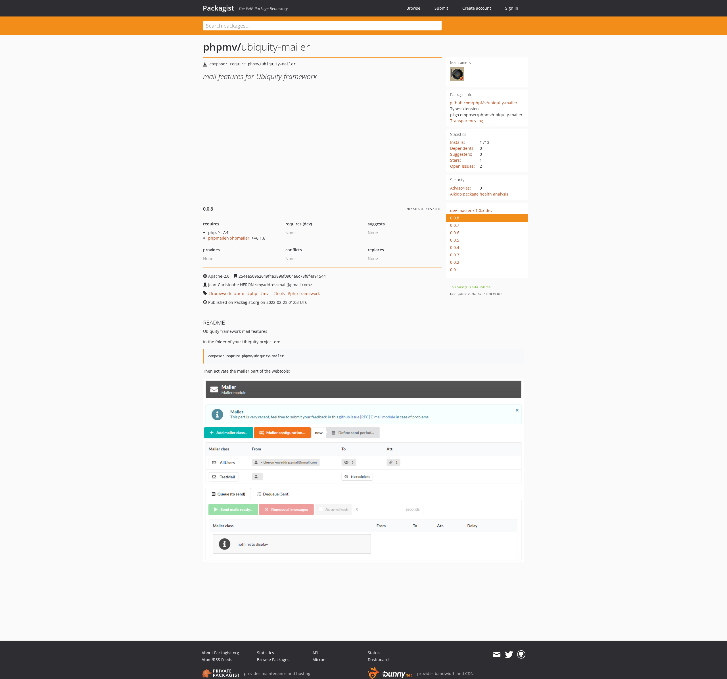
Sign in (511, 8)
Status (374, 652)
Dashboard (378, 659)
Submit (441, 8)
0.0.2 (454, 262)
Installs (457, 142)
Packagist (218, 8)
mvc (266, 293)
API (315, 652)
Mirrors (319, 659)
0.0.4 (454, 247)
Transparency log (466, 120)
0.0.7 (454, 225)
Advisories (460, 188)
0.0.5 (454, 240)
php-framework (305, 293)
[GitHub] (521, 654)
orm (240, 293)
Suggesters (460, 154)
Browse (413, 8)
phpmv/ (222, 47)
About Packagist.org (220, 652)
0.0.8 (454, 218)
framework (221, 293)
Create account (476, 8)
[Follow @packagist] (509, 654)
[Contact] (496, 654)
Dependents (461, 148)
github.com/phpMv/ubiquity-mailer (483, 102)
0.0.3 (454, 255)
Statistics (265, 652)
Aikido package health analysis (479, 194)
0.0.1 (454, 269)
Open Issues (462, 166)
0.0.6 (454, 232)
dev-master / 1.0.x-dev (471, 210)
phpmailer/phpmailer (228, 238)
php (253, 293)
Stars (455, 160)
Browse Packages (273, 659)
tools (280, 293)
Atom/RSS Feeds (217, 659)
